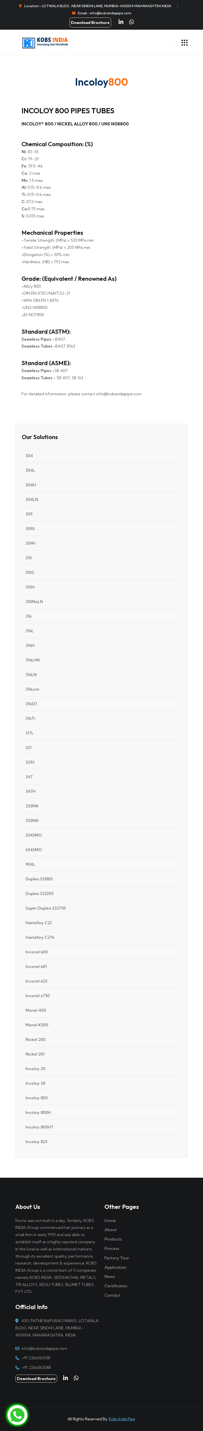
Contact (112, 1295)
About (110, 1229)
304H (30, 484)
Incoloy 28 (35, 1083)
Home (110, 1220)
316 (28, 616)
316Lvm (32, 689)
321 (28, 747)
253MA (32, 805)
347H (30, 791)
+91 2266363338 (36, 1357)
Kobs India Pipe (122, 1419)
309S (30, 528)
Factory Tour (116, 1257)
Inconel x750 (37, 995)
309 (28, 514)
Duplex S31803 (39, 878)
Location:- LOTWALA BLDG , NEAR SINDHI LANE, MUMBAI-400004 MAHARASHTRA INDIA (97, 6)
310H (30, 587)
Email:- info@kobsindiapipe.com (104, 13)
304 (29, 455)
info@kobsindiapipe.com (44, 1348)
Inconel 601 (36, 966)
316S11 (31, 703)
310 (28, 557)
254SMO (33, 835)
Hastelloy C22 (38, 922)
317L (29, 732)
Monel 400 (35, 1010)
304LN (31, 499)
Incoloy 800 (36, 1097)
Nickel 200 (35, 1039)
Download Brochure (90, 22)
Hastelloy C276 (39, 937)
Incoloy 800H (38, 1112)
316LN (31, 674)
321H (29, 762)
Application (115, 1267)
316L (29, 630)
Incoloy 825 (36, 1141)
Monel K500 (36, 1024)
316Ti (30, 718)
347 (29, 776)
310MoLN (34, 601)
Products (113, 1239)
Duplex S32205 (39, 893)
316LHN (32, 659)
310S (29, 572)
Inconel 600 (36, 951)
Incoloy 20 (35, 1068)
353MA (32, 820)
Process (111, 1248)
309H (30, 543)
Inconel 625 (36, 981)
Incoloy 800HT (39, 1127)
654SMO (33, 849)
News (109, 1276)
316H (29, 645)
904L (30, 864)
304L (30, 470)
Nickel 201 (35, 1054)
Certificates (115, 1285)
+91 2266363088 (36, 1367)
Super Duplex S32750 (45, 908)
